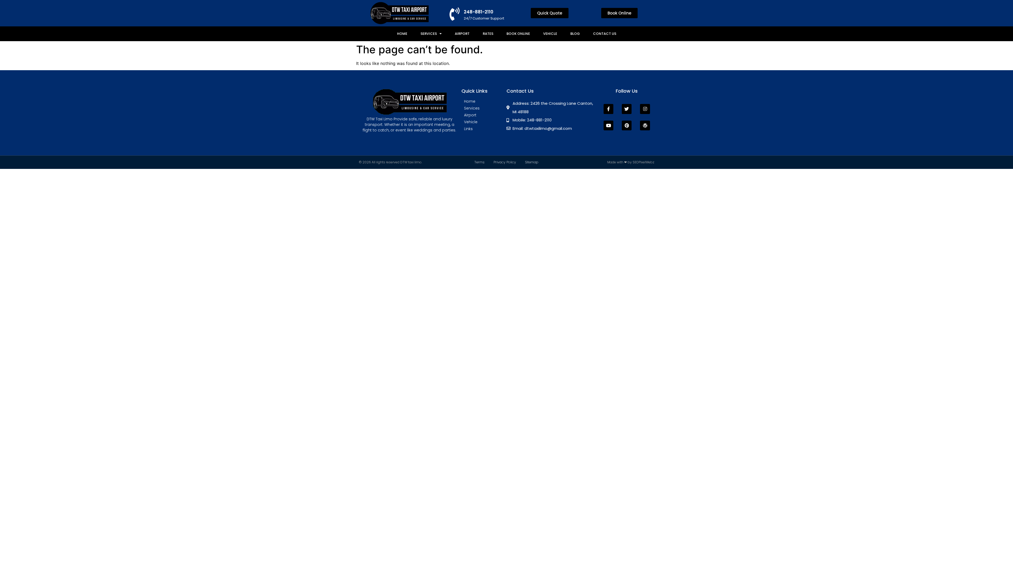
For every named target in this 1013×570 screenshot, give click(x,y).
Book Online (518, 33)
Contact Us (604, 33)
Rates (488, 33)
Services (429, 33)
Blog (575, 33)
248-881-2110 (478, 12)
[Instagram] (645, 109)
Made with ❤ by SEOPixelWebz (630, 162)
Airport (462, 33)
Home (402, 33)
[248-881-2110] (454, 14)
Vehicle (550, 33)
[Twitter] (627, 109)
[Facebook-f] (608, 109)
